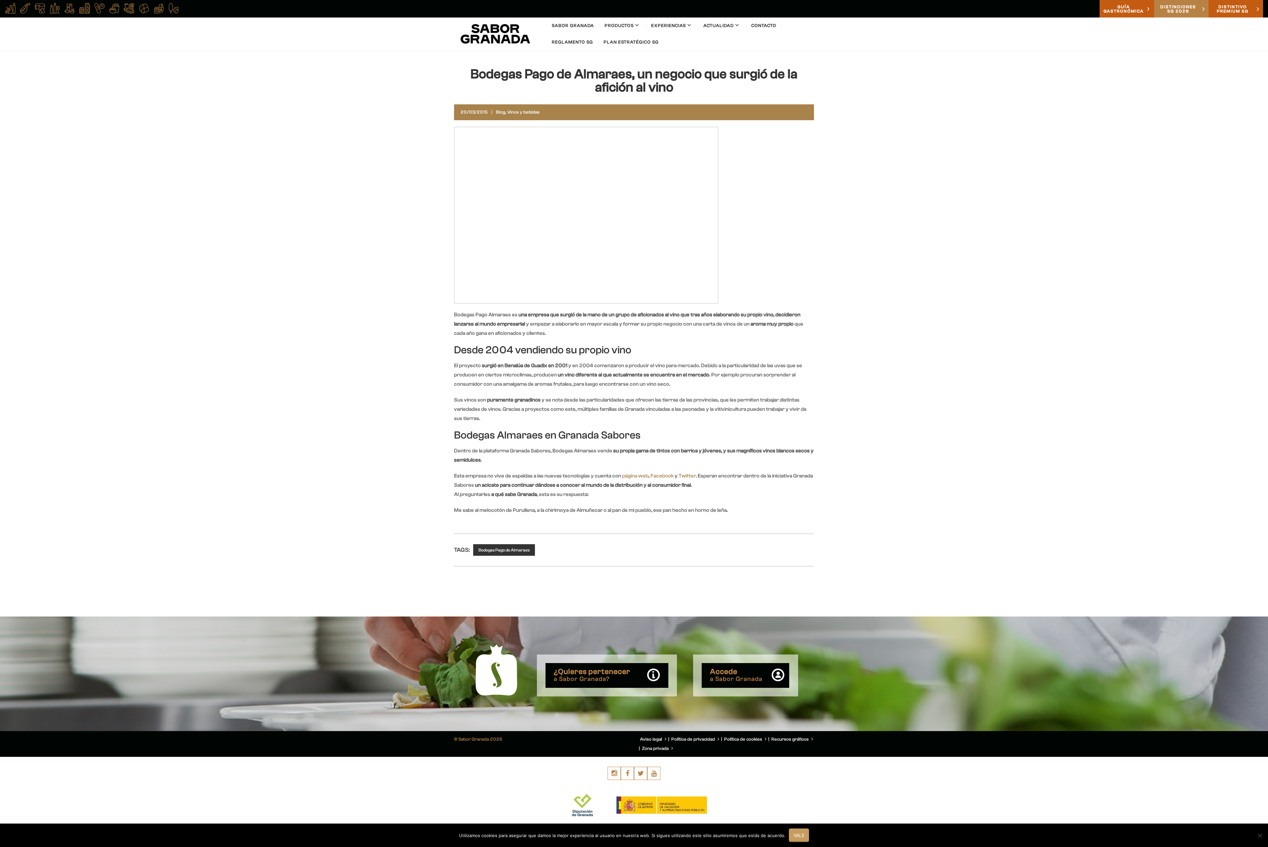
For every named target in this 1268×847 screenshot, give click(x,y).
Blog (500, 112)
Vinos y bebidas (523, 112)
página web (635, 476)
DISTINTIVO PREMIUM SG (1233, 9)
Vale (798, 835)
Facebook (663, 476)
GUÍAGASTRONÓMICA (1124, 9)
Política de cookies (743, 739)
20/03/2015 (474, 112)
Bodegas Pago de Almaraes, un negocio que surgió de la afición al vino (634, 80)
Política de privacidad (693, 739)
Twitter (687, 476)
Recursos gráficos (790, 739)
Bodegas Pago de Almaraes (504, 549)
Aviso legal (651, 739)
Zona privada (656, 748)
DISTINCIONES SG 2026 (1178, 9)
